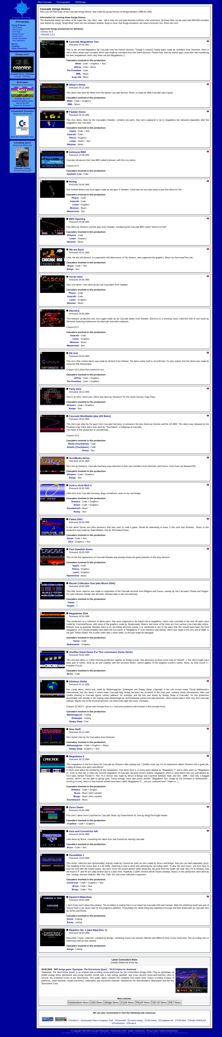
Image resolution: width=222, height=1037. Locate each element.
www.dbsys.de (105, 1033)
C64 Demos (17, 27)
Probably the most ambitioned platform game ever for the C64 (22, 101)
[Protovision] (118, 1023)
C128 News (127, 1002)
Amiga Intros (17, 36)
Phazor (75, 198)
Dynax (70, 538)
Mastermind (73, 211)
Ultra (70, 542)
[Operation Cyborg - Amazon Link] (22, 166)
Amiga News (112, 1002)
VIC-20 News (159, 1002)
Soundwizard (73, 508)
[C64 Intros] (151, 1020)
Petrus (72, 138)
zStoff (123, 1031)
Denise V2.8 (47, 32)
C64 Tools (16, 32)
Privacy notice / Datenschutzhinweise (162, 1031)
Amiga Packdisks (19, 38)
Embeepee (77, 718)
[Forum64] (47, 1020)
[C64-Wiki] (180, 1020)
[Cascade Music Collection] (22, 72)
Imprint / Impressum (136, 1031)
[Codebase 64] (166, 1020)
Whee (78, 63)
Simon (77, 505)
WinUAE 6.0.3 (48, 34)
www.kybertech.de (180, 1033)
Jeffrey (77, 67)
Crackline (71, 823)
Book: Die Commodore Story (22, 137)
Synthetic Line (74, 174)
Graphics (16, 46)
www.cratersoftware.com (121, 1033)
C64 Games (17, 29)
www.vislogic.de (153, 1033)
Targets (70, 606)
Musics (15, 44)
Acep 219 (76, 77)
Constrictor (72, 883)
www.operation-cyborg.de (89, 1033)
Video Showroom (19, 48)
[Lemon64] (120, 1020)
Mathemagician (74, 715)
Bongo (70, 269)
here (176, 23)
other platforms (18, 40)
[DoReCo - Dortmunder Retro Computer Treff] (90, 1020)
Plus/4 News (143, 1002)
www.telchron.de (166, 1033)
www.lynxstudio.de (138, 1033)
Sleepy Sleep (75, 721)
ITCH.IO (26, 85)
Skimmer (71, 144)
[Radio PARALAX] (197, 1020)
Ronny (85, 450)
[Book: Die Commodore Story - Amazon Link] (22, 134)
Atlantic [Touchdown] (78, 447)
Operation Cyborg (22, 168)
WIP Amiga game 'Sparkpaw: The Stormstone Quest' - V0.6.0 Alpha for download (95, 969)
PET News (175, 1002)
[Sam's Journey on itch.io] (22, 96)
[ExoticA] (131, 1023)
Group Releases (19, 25)
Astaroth (71, 134)
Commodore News (78, 1002)
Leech (76, 572)
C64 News (97, 1002)
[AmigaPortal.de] (61, 1020)
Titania (70, 602)
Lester (73, 141)
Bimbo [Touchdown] (78, 444)
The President (74, 70)
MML (78, 74)
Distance (71, 235)
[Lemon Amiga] (135, 1020)
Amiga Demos (18, 34)
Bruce (70, 266)
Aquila (72, 131)
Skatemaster (73, 644)
